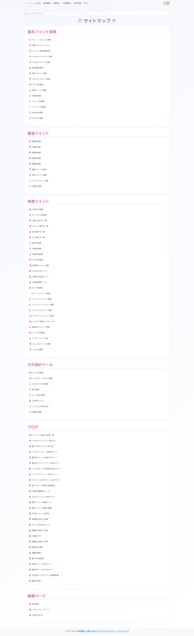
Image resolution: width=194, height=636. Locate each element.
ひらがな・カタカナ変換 (42, 378)
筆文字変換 (36, 243)
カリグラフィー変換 (40, 180)
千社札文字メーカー (40, 271)
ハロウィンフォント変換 (40, 293)
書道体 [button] (57, 3)
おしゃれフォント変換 (42, 344)
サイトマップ (123, 631)
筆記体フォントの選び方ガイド (44, 457)
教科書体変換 (37, 67)
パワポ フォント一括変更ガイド (44, 452)
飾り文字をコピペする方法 (42, 446)
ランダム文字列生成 (40, 406)
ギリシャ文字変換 (39, 215)
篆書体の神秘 (37, 547)
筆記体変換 (37, 186)
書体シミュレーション (41, 45)
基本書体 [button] (47, 3)
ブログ (85, 3)
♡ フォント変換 (32, 3)
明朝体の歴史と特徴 (40, 519)
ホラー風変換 (37, 288)
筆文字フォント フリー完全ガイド (45, 463)
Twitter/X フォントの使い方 (44, 440)
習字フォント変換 (39, 73)
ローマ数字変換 (38, 395)
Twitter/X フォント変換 (42, 56)
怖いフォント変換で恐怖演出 (43, 485)
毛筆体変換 (36, 248)
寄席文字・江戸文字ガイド (42, 569)
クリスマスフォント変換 (42, 299)
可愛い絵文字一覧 (39, 220)
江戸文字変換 (37, 260)
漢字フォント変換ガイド (42, 502)
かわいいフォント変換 (41, 79)
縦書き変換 (36, 412)
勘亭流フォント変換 (41, 265)
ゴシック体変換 (38, 101)
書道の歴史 (36, 581)
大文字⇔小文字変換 (40, 384)
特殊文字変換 (37, 209)
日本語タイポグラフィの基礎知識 (45, 575)
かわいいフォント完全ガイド (43, 497)
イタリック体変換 (39, 107)
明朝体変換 (36, 96)
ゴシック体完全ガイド (41, 525)
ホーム (27, 13)
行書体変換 (36, 147)
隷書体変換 (36, 164)
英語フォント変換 (39, 90)
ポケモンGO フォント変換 (43, 316)
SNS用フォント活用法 (40, 513)
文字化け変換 (37, 118)
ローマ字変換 (37, 372)
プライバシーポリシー (42, 609)
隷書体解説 (36, 553)
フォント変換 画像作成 (41, 51)
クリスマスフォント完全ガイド (44, 474)
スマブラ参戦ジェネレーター (44, 321)
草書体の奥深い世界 (40, 541)
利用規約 (35, 604)
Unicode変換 (38, 349)
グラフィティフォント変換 (43, 304)
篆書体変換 (36, 158)
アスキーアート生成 (40, 338)
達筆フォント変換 (39, 169)
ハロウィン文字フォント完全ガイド (46, 480)
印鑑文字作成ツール (40, 276)
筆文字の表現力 (38, 558)
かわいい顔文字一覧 (40, 226)
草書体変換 (36, 152)
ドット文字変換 (38, 332)
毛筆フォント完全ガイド (42, 564)
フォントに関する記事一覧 (43, 435)
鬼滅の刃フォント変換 (41, 327)
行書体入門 (36, 536)
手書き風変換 (37, 254)
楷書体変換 (36, 141)
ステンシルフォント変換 (42, 310)
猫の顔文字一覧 (38, 232)
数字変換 (77, 3)
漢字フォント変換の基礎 (42, 508)
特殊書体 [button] (67, 3)
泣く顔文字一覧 (38, 237)
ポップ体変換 (37, 84)
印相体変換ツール (39, 282)
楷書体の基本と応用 (40, 530)
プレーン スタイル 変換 (41, 39)
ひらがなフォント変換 (41, 62)
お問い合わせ (37, 615)
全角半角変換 (37, 112)
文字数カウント (38, 401)
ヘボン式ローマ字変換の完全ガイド (46, 468)
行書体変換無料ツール (41, 491)
